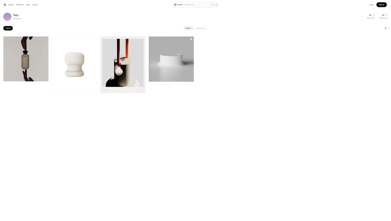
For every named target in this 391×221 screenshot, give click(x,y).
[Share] (385, 28)
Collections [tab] (200, 28)
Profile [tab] (189, 28)
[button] (7, 17)
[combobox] (197, 5)
